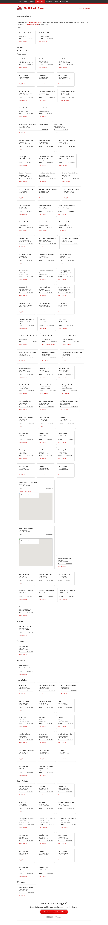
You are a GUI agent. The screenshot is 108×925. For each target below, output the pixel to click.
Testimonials (49, 1)
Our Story (25, 1)
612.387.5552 (86, 8)
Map (20, 41)
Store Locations (40, 1)
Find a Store (61, 912)
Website (53, 344)
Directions (24, 41)
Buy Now (32, 1)
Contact (56, 1)
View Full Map (28, 491)
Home (19, 1)
